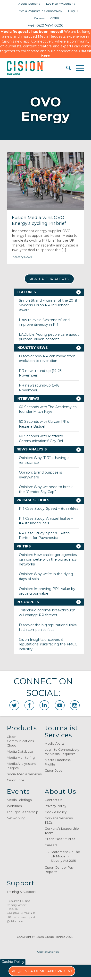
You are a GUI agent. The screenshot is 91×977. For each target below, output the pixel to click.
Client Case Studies (60, 839)
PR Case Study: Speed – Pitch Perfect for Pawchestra (44, 535)
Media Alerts (54, 743)
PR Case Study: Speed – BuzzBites (48, 508)
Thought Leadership (22, 812)
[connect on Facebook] (29, 705)
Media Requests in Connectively (40, 11)
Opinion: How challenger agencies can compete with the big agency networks (48, 559)
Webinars (14, 806)
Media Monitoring (21, 757)
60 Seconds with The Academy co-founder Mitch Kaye (48, 409)
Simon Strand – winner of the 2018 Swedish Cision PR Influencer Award (48, 305)
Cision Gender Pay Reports (59, 869)
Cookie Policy (55, 812)
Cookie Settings (48, 951)
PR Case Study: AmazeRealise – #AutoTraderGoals (46, 521)
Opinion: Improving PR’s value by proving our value (47, 591)
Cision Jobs (15, 780)
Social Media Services (24, 774)
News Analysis (32, 449)
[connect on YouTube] (60, 705)
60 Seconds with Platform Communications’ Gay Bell (41, 438)
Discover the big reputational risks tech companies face (47, 627)
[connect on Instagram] (75, 705)
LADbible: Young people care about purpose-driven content (49, 337)
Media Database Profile (58, 762)
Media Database (20, 751)
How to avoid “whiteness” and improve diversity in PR (44, 322)
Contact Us (53, 800)
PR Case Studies (33, 500)
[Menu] (77, 68)
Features (26, 292)
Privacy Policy (55, 806)
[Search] (66, 68)
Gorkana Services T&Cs (59, 820)
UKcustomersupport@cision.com (21, 919)
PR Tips (24, 546)
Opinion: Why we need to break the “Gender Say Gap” (46, 489)
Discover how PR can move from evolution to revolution (47, 358)
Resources (28, 602)
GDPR (54, 18)
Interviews (28, 398)
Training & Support (21, 892)
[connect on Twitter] (14, 705)
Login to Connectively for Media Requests (62, 752)
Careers (39, 18)
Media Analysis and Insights (21, 766)
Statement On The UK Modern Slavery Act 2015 (65, 856)
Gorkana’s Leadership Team (62, 831)
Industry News (22, 257)
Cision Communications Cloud (20, 741)
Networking (16, 818)
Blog (71, 11)
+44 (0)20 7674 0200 (46, 25)
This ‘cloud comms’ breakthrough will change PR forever (47, 612)
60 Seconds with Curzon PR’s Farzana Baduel (44, 424)
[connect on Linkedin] (44, 705)
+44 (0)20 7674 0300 (21, 913)
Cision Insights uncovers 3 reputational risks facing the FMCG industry (48, 644)
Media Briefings (19, 800)
